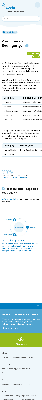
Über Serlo (6, 357)
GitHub (27, 369)
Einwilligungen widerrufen (24, 395)
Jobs (19, 369)
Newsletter (8, 369)
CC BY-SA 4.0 (6, 177)
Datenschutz (7, 395)
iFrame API (29, 384)
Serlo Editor (6, 384)
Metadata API (18, 384)
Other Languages (26, 357)
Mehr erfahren (12, 328)
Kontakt (15, 357)
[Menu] (37, 5)
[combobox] (21, 19)
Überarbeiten (34, 53)
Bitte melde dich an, (10, 199)
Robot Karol (11, 32)
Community (6, 373)
